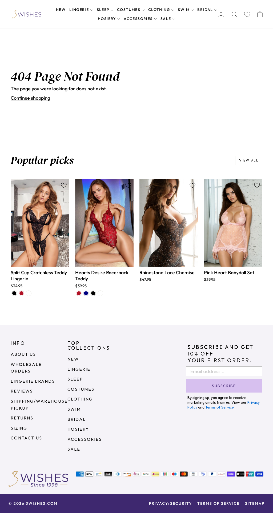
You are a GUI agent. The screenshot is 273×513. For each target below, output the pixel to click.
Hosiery (107, 18)
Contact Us (26, 438)
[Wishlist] (247, 14)
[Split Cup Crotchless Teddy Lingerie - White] (28, 293)
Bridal (205, 9)
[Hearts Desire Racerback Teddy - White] (100, 293)
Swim (184, 9)
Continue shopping (30, 98)
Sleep (103, 9)
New (61, 9)
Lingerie (79, 9)
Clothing (159, 9)
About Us (23, 354)
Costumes (129, 9)
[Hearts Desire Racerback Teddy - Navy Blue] (86, 293)
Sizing (19, 428)
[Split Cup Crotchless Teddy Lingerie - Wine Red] (21, 293)
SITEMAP (254, 503)
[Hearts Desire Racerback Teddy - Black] (93, 293)
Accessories (139, 18)
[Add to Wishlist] (63, 185)
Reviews (22, 391)
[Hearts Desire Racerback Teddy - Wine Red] (78, 293)
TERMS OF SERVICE (218, 503)
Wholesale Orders (26, 368)
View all (248, 160)
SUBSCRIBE (224, 385)
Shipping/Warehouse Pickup (39, 404)
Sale (166, 18)
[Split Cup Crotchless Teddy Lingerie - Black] (14, 293)
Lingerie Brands (33, 381)
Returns (22, 418)
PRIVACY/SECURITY (170, 503)
